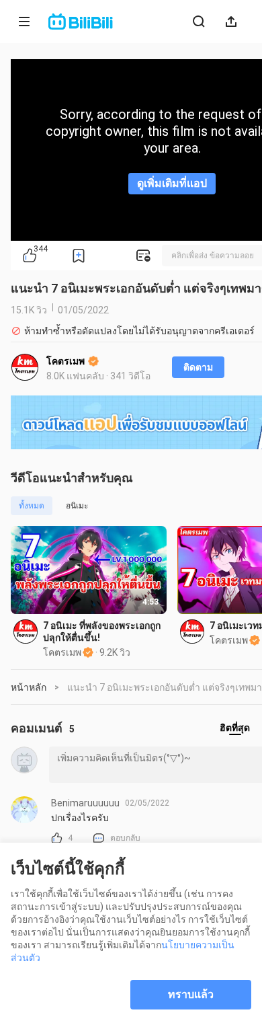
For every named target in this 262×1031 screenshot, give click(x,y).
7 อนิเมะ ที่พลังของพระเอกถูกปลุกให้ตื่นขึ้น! (102, 631)
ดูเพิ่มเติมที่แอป (172, 183)
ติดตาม (198, 367)
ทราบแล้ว (191, 994)
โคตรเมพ (66, 361)
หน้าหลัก (28, 687)
